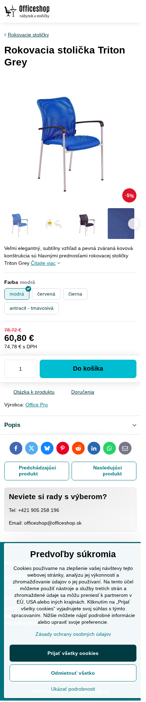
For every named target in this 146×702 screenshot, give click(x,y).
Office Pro (37, 404)
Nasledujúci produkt (107, 471)
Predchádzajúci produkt (37, 471)
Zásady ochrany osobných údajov (73, 634)
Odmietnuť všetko (73, 673)
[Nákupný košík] (115, 11)
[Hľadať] (98, 11)
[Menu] (132, 11)
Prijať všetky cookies (73, 653)
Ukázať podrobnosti (73, 689)
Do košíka (88, 368)
